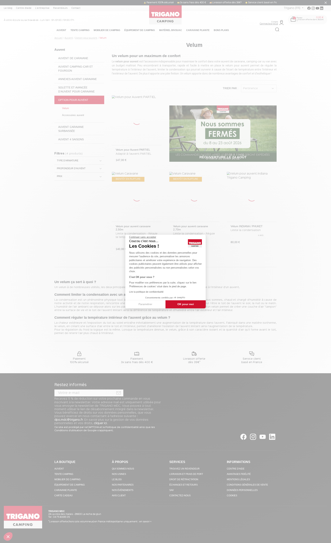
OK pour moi (185, 304)
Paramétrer (145, 304)
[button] (8, 536)
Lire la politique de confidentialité (146, 292)
